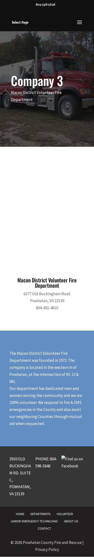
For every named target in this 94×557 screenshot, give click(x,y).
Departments (40, 514)
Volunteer (65, 514)
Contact (44, 528)
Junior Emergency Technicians (34, 521)
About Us (71, 521)
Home (20, 514)
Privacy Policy (47, 549)
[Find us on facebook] (73, 466)
